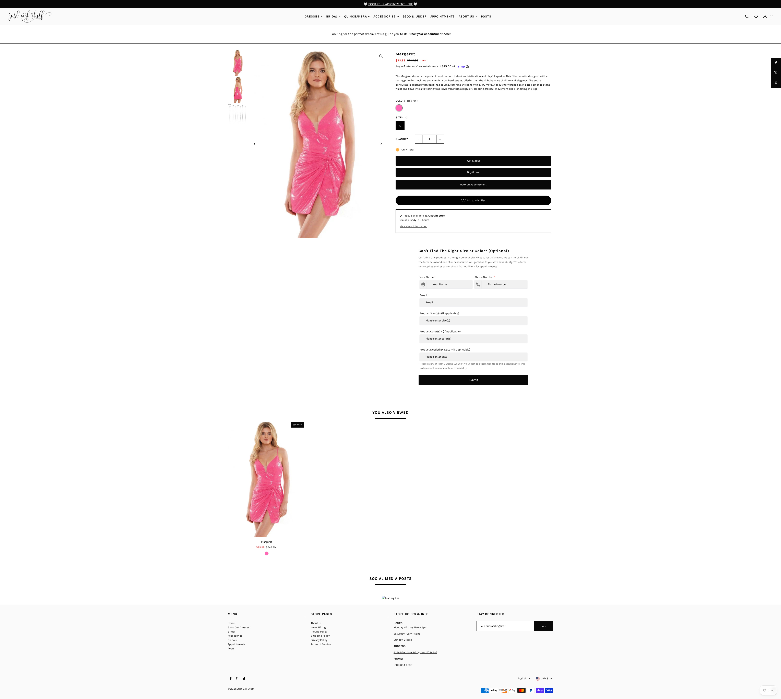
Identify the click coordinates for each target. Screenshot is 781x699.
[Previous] (254, 143)
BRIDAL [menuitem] (332, 16)
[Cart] (771, 16)
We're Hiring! (318, 627)
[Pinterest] (237, 678)
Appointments (236, 644)
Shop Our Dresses (239, 627)
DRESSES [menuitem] (311, 16)
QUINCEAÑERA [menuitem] (355, 16)
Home (231, 623)
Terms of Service (321, 644)
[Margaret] (266, 479)
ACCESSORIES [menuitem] (384, 16)
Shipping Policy (320, 635)
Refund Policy (319, 631)
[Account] (765, 16)
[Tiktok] (244, 678)
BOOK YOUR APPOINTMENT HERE (390, 4)
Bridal (231, 631)
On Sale (232, 639)
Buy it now (473, 172)
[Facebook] (230, 678)
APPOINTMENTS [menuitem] (442, 16)
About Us (316, 623)
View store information (413, 226)
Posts (231, 648)
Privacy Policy (319, 639)
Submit (473, 380)
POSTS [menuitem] (486, 16)
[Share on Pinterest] (776, 83)
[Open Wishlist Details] (756, 16)
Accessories (235, 635)
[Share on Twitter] (776, 73)
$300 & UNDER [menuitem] (415, 16)
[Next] (380, 143)
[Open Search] (747, 16)
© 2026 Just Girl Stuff (241, 688)
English (522, 678)
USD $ (544, 678)
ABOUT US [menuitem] (466, 16)
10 (400, 125)
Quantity (402, 138)
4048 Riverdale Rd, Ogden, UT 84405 (415, 652)
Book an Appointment (473, 184)
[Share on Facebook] (776, 63)
